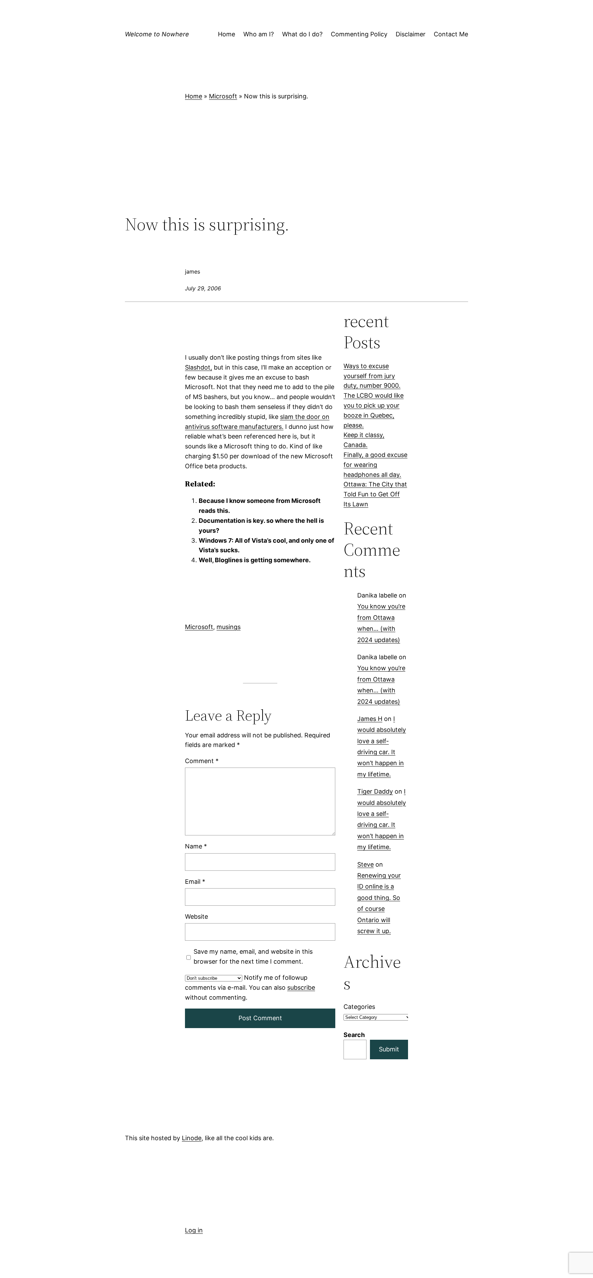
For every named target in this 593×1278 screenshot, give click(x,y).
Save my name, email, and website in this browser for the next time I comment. (253, 956)
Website (196, 916)
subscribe (301, 987)
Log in (194, 1230)
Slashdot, (198, 367)
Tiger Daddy (375, 791)
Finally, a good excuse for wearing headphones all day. (375, 464)
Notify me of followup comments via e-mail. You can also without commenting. (250, 987)
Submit (389, 1049)
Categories (359, 1006)
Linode (191, 1138)
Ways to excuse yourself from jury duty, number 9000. (372, 375)
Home (193, 96)
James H (369, 718)
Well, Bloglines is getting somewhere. (255, 560)
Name (196, 846)
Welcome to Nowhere (157, 34)
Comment (202, 760)
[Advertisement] (296, 158)
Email (195, 881)
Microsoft (223, 96)
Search (354, 1034)
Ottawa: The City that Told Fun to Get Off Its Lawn (375, 494)
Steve (365, 864)
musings (229, 626)
